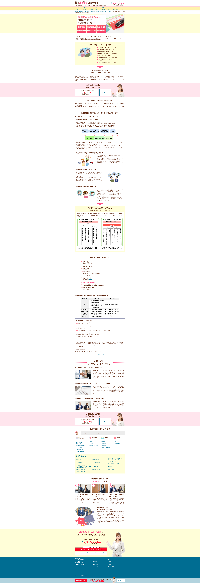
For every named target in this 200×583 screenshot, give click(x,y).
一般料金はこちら (100, 354)
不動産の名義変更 (81, 445)
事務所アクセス (95, 553)
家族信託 (117, 441)
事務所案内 (91, 9)
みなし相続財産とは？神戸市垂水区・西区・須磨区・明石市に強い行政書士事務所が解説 (84, 466)
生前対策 (104, 443)
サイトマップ (113, 1)
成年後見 (104, 445)
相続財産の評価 (93, 443)
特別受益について (96, 469)
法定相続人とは (95, 466)
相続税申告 (92, 441)
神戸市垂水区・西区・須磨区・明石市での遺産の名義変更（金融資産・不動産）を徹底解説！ (95, 11)
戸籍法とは (110, 466)
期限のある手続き (96, 459)
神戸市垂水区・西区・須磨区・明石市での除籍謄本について (115, 462)
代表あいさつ (97, 9)
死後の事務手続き (106, 447)
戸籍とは (79, 459)
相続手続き (79, 442)
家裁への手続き (80, 451)
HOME (76, 11)
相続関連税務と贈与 (94, 445)
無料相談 (84, 9)
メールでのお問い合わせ (106, 92)
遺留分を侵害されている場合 (83, 471)
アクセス (121, 9)
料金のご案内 (79, 553)
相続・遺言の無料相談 (81, 580)
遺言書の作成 (105, 441)
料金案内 (103, 9)
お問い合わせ (120, 1)
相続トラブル (80, 449)
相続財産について (81, 469)
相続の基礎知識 (82, 456)
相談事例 (109, 9)
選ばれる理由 (115, 9)
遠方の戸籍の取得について (98, 462)
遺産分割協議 (80, 447)
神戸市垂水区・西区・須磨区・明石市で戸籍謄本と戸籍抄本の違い (115, 459)
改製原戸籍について (81, 462)
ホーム (78, 9)
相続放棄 (79, 443)
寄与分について (111, 469)
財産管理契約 (118, 443)
